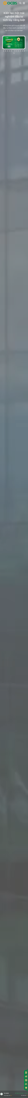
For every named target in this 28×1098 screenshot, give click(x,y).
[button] (4, 51)
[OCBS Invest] (26, 1080)
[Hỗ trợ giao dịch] (26, 1084)
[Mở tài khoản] (26, 1072)
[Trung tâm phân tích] (26, 1087)
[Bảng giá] (26, 1076)
